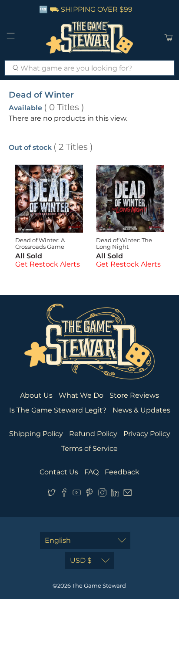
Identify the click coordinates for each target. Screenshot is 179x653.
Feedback (122, 472)
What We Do (81, 395)
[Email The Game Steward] (127, 494)
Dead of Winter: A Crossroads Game (40, 243)
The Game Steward (99, 585)
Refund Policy (93, 434)
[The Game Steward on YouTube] (77, 494)
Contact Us (59, 472)
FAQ (91, 472)
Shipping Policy (36, 434)
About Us (36, 395)
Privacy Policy (146, 434)
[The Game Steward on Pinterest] (89, 494)
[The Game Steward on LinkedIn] (115, 494)
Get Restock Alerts (47, 264)
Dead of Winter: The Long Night (124, 243)
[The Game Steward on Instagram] (102, 494)
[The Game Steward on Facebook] (64, 494)
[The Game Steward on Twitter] (51, 494)
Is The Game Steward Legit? (57, 410)
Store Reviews (134, 395)
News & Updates (141, 410)
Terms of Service (89, 448)
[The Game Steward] (89, 37)
